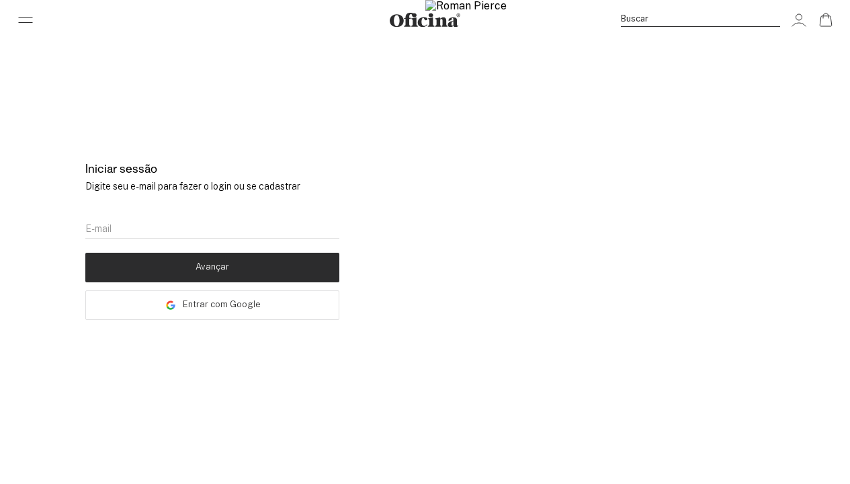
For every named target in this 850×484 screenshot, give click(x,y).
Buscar (634, 18)
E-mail (98, 228)
